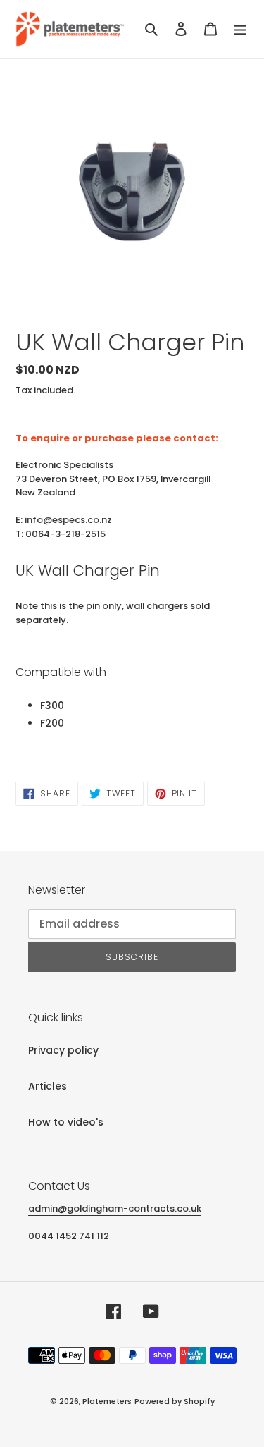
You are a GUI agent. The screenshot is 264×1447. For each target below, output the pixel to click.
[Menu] (240, 28)
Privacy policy (63, 1050)
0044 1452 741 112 (68, 1236)
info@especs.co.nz (68, 520)
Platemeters (107, 1401)
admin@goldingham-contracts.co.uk (114, 1208)
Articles (47, 1086)
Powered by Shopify (174, 1401)
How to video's (65, 1122)
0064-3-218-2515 (65, 534)
